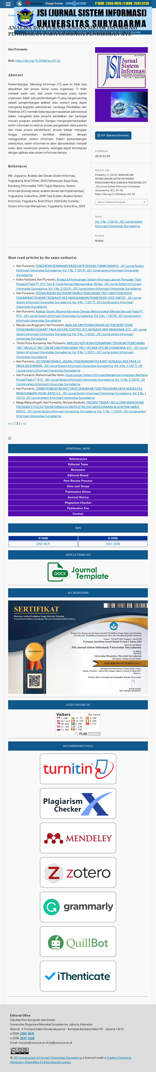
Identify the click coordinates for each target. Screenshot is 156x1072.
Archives (25, 15)
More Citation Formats (112, 202)
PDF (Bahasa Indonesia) (114, 135)
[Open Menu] (8, 4)
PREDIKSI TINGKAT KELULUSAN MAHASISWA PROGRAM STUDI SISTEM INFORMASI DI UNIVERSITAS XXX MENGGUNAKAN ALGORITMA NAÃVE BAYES (80, 407)
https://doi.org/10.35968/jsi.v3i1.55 (37, 60)
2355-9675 (43, 544)
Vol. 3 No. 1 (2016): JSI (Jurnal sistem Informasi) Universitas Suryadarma (77, 15)
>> (24, 423)
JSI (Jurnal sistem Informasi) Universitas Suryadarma (47, 1057)
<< (9, 423)
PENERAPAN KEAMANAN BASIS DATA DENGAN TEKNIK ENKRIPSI (77, 266)
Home (11, 15)
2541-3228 (113, 544)
